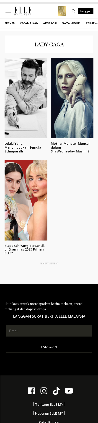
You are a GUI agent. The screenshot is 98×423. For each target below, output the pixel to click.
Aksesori (50, 23)
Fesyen (10, 23)
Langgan (85, 11)
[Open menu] (9, 11)
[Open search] (73, 11)
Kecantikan (29, 23)
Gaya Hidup (71, 23)
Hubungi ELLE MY (49, 413)
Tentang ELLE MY (49, 404)
